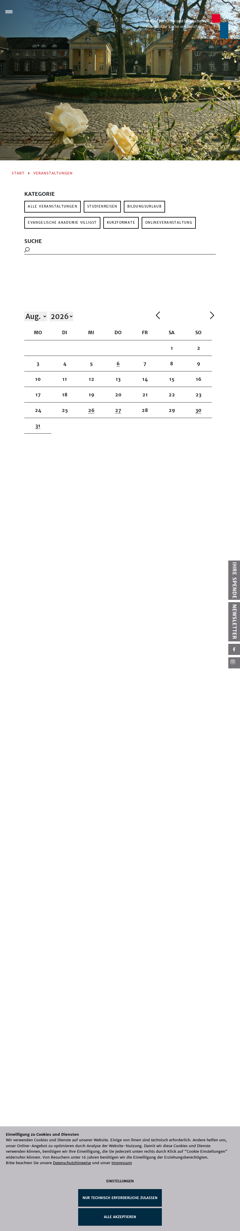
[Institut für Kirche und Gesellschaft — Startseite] (187, 26)
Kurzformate (121, 222)
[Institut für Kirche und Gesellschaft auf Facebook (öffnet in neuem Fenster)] (234, 649)
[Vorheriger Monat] (181, 316)
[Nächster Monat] (212, 316)
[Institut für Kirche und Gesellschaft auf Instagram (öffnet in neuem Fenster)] (234, 662)
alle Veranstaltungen (52, 206)
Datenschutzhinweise (72, 1162)
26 (91, 410)
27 (118, 410)
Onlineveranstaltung (168, 222)
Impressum (122, 1162)
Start (18, 173)
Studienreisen (102, 206)
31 (37, 426)
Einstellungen (120, 1181)
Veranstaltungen (53, 173)
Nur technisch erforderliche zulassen (120, 1198)
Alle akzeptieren (120, 1217)
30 (198, 410)
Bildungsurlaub (144, 206)
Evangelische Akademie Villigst (62, 222)
